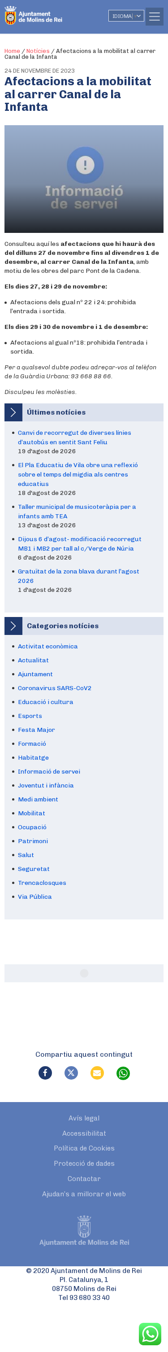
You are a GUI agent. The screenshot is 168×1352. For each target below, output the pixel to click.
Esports (30, 716)
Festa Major (36, 730)
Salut (26, 855)
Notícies (38, 51)
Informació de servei (49, 771)
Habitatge (33, 757)
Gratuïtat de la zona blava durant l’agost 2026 (78, 576)
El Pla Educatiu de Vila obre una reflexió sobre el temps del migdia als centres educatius (78, 474)
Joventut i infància (46, 785)
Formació (32, 744)
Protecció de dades (84, 1163)
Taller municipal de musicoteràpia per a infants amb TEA (77, 511)
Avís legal (84, 1118)
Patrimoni (33, 841)
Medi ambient (38, 799)
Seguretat (34, 869)
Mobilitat (31, 813)
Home (12, 51)
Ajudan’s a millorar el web (84, 1194)
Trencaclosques (42, 883)
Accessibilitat (84, 1133)
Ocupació (32, 827)
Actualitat (33, 660)
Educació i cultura (45, 702)
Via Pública (35, 897)
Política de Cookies (84, 1148)
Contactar (84, 1179)
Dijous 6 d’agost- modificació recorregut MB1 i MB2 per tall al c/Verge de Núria (80, 543)
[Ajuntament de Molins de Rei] (51, 11)
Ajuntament (35, 674)
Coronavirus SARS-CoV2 (55, 688)
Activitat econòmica (48, 646)
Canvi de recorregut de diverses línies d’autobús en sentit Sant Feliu (74, 437)
